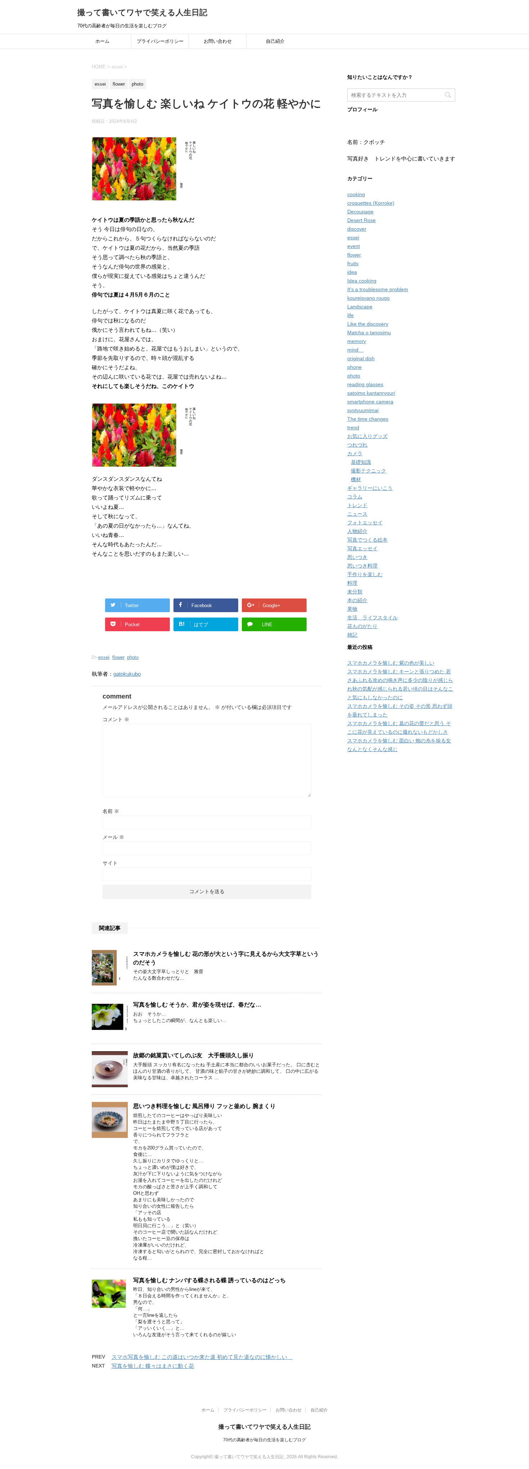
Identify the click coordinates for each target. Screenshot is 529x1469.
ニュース (357, 514)
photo (133, 657)
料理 (352, 583)
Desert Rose (361, 220)
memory (356, 341)
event (353, 246)
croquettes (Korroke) (370, 203)
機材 (356, 479)
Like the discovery (367, 324)
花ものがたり (362, 626)
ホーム (102, 41)
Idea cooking (361, 281)
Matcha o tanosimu (369, 332)
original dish (361, 358)
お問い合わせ (218, 41)
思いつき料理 (362, 566)
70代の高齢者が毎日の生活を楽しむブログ (264, 1439)
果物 (352, 609)
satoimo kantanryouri (371, 393)
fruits (352, 263)
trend (353, 427)
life (350, 315)
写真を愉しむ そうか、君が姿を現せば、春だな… (197, 1005)
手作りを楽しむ (365, 574)
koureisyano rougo (368, 298)
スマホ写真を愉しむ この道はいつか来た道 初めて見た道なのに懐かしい (202, 1357)
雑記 (352, 635)
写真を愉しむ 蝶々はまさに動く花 (153, 1366)
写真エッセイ (362, 548)
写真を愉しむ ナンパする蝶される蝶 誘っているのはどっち (209, 1280)
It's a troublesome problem (377, 289)
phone (354, 367)
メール (113, 837)
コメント (116, 719)
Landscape (359, 306)
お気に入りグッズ (367, 436)
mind (355, 350)
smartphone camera (370, 401)
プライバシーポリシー (160, 41)
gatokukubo (127, 674)
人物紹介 (357, 531)
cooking (356, 194)
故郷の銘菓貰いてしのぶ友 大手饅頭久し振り (193, 1055)
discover (356, 229)
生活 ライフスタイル (372, 617)
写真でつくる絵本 (367, 540)
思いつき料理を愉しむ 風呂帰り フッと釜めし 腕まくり (204, 1106)
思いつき (357, 557)
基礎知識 (361, 462)
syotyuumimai (363, 410)
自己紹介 (275, 41)
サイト (110, 863)
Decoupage (360, 211)
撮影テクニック (368, 471)
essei (103, 657)
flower (118, 657)
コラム (354, 497)
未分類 (354, 592)
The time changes (367, 419)
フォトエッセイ (365, 522)
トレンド (357, 505)
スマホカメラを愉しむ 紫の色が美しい (390, 663)
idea (352, 272)
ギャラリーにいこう (370, 488)
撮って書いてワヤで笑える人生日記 (142, 12)
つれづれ (357, 445)
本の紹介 (357, 600)
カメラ (354, 453)
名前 (111, 811)
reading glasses (365, 384)
